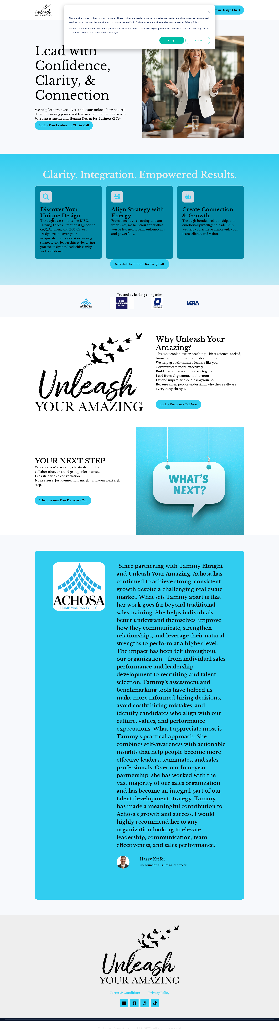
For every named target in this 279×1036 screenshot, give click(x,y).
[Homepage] (43, 10)
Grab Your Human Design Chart (218, 10)
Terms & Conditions (125, 993)
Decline (198, 40)
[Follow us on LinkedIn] (124, 1003)
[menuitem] (125, 992)
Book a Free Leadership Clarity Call (64, 125)
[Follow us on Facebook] (134, 1003)
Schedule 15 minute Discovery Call (139, 264)
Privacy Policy (159, 993)
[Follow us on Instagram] (144, 1003)
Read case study (128, 874)
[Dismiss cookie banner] (209, 12)
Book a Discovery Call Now (178, 404)
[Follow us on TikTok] (155, 1003)
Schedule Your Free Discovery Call (63, 500)
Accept (172, 40)
